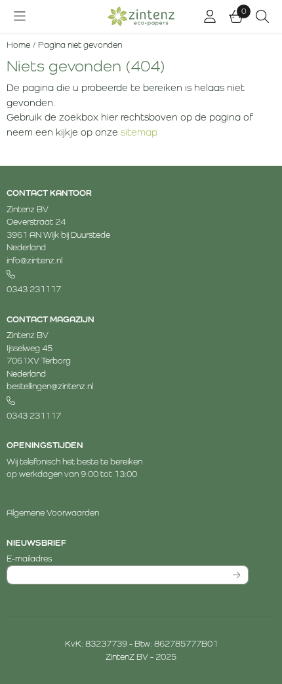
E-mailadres (104, 558)
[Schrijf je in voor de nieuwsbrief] (237, 575)
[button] (20, 16)
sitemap (139, 132)
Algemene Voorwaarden (53, 513)
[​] (128, 275)
